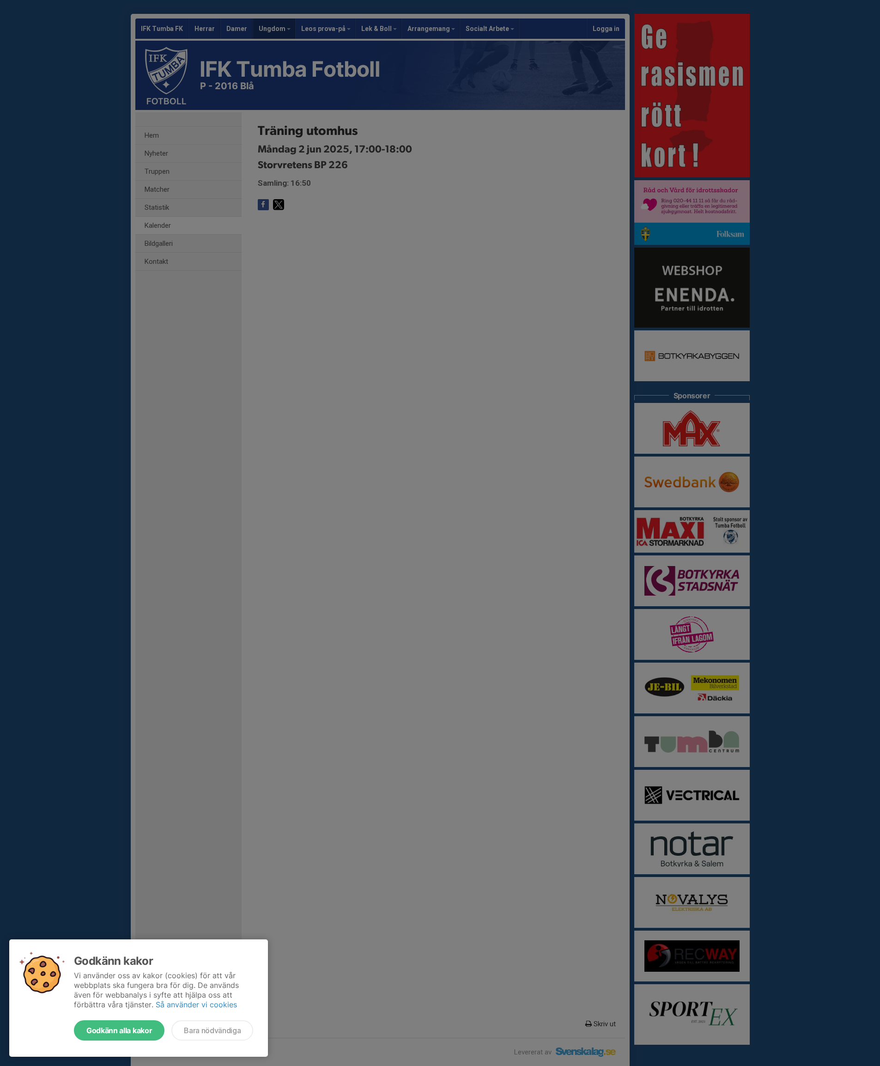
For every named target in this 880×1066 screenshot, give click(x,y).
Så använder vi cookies (196, 1004)
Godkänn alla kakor (119, 1030)
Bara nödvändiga (212, 1030)
